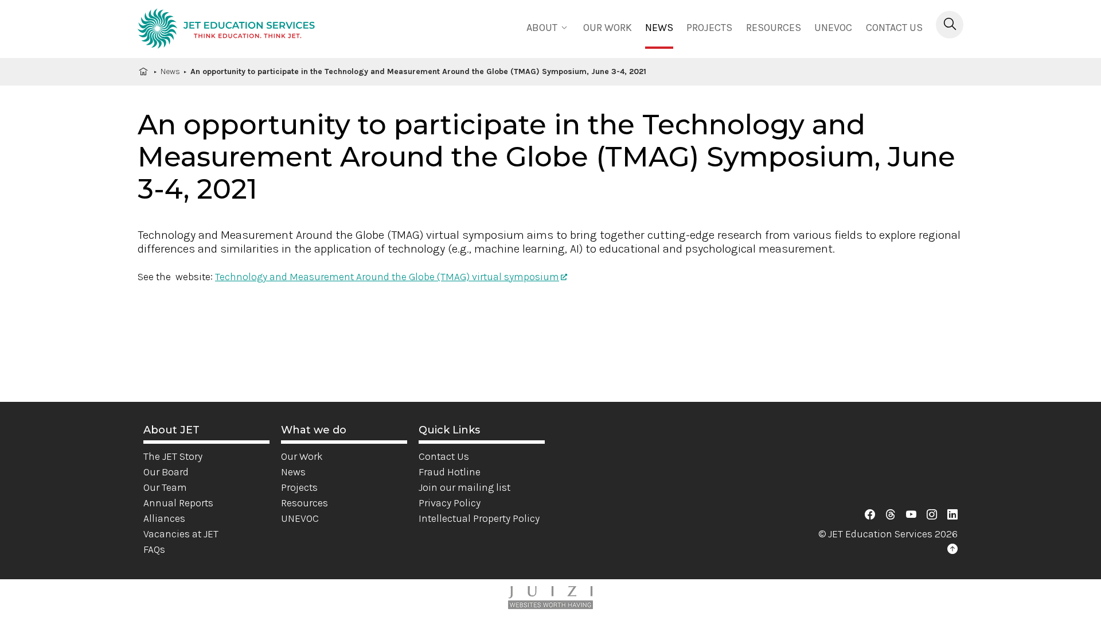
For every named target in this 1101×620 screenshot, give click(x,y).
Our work (607, 27)
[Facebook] (870, 515)
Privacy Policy (450, 503)
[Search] (949, 24)
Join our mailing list (464, 487)
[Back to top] (952, 549)
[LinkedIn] (952, 515)
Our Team (165, 487)
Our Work (302, 456)
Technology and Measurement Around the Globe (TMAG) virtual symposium (387, 276)
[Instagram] (932, 515)
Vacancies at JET (180, 534)
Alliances (164, 518)
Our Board (166, 472)
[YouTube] (911, 515)
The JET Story (172, 456)
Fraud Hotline (450, 472)
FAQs (154, 549)
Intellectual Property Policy (479, 518)
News (659, 27)
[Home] (226, 30)
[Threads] (890, 515)
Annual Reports (178, 503)
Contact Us (894, 27)
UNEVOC (833, 27)
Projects (709, 27)
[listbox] (548, 27)
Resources (773, 27)
